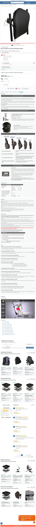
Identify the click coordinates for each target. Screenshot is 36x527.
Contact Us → (3, 69)
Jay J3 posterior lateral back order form (9, 334)
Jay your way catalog (6, 323)
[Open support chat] (34, 522)
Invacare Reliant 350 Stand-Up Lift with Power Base (18, 476)
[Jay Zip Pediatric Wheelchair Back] (18, 495)
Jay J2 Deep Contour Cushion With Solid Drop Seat (5, 503)
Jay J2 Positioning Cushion (6, 476)
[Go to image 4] (17, 45)
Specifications (7, 91)
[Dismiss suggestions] (34, 516)
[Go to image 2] (14, 45)
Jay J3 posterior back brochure (7, 328)
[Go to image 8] (24, 45)
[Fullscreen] (34, 8)
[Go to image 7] (22, 45)
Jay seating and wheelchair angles (8, 331)
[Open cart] (34, 2)
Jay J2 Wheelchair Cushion (6, 395)
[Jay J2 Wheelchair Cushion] (6, 387)
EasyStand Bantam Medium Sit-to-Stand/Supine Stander (29, 477)
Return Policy (14, 91)
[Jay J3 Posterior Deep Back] (18, 360)
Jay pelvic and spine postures (7, 327)
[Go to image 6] (20, 45)
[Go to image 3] (15, 45)
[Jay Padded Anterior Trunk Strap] (29, 495)
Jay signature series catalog (7, 324)
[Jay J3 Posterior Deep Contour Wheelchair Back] (29, 360)
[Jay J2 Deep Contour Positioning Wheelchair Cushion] (29, 387)
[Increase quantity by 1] (9, 81)
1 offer (8, 374)
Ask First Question (30, 347)
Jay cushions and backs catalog (8, 330)
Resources (21, 91)
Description (2, 91)
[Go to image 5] (19, 45)
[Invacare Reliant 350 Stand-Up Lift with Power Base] (18, 468)
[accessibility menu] (1, 523)
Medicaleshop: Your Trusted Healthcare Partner (18, 0)
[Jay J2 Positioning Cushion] (6, 468)
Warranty (11, 91)
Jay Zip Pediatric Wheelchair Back (16, 502)
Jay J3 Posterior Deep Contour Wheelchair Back (29, 369)
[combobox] (30, 344)
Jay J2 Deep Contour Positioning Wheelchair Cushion (29, 396)
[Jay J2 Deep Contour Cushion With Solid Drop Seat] (6, 495)
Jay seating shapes (6, 321)
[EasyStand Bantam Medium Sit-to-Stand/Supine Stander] (29, 468)
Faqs (18, 91)
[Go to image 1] (12, 45)
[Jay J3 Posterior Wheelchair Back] (6, 360)
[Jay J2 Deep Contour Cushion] (18, 387)
